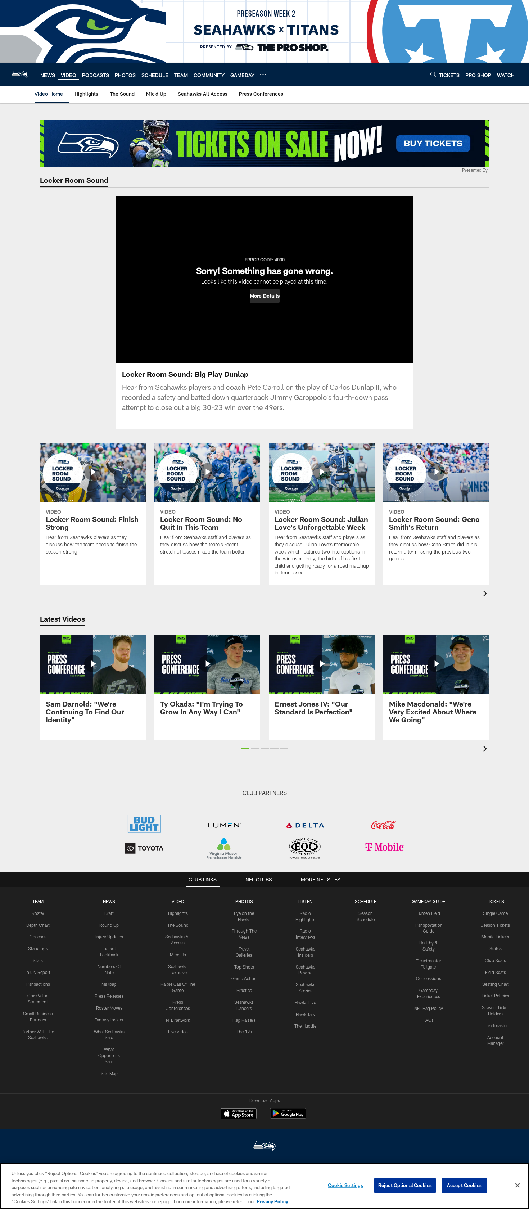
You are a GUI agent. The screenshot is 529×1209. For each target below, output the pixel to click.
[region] (264, 1186)
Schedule (365, 901)
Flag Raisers (244, 1020)
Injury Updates (109, 936)
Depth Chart (38, 925)
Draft (109, 913)
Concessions (428, 978)
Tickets (495, 901)
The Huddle (305, 1025)
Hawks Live (305, 1002)
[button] (265, 296)
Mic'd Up (178, 954)
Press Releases (109, 995)
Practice (244, 990)
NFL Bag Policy (428, 1008)
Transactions (38, 984)
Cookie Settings (345, 1185)
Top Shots (244, 966)
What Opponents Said (109, 1055)
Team (38, 901)
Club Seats (495, 960)
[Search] (433, 74)
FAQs (429, 1020)
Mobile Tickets (495, 936)
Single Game (495, 913)
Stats (38, 960)
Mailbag (109, 984)
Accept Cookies (464, 1185)
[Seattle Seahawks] (264, 1146)
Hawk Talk (305, 1014)
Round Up (109, 925)
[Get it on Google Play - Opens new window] (288, 1117)
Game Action (244, 978)
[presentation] (486, 594)
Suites (495, 948)
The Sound (178, 925)
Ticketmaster (495, 1025)
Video (178, 901)
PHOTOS (244, 901)
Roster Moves (109, 1007)
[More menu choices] (263, 74)
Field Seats (495, 972)
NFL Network (178, 1020)
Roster (38, 913)
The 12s (244, 1031)
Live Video (178, 1031)
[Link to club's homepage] (20, 74)
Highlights (178, 913)
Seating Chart (495, 984)
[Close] (517, 1186)
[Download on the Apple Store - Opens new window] (238, 1114)
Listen (305, 901)
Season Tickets (495, 925)
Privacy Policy (272, 1201)
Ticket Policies (495, 995)
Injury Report (38, 972)
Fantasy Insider (109, 1019)
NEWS (109, 901)
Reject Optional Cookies (405, 1185)
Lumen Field (428, 913)
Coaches (38, 936)
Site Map (109, 1073)
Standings (38, 948)
